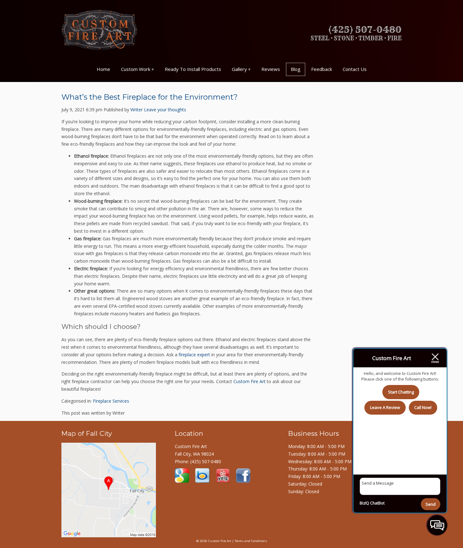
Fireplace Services (111, 401)
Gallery (239, 69)
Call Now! (423, 407)
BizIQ (364, 503)
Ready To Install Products (193, 69)
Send (431, 504)
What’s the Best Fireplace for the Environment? (149, 97)
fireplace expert (194, 355)
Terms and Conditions (251, 541)
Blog (295, 69)
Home (103, 69)
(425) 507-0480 (205, 461)
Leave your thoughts (165, 110)
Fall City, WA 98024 (194, 454)
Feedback (321, 69)
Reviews (270, 69)
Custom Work (135, 69)
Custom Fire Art (249, 381)
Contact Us (355, 69)
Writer (136, 110)
